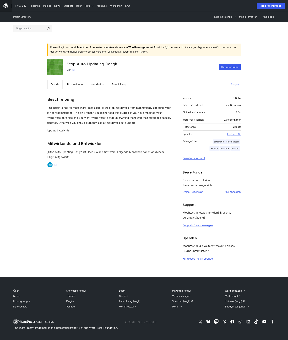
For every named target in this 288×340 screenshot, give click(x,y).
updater (235, 148)
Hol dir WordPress (271, 5)
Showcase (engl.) (76, 290)
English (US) (234, 134)
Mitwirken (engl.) (181, 290)
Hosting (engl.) (21, 301)
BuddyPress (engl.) (237, 306)
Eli (73, 69)
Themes (70, 296)
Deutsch (49, 322)
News (16, 296)
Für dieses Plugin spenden (198, 258)
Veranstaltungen (181, 296)
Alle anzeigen (233, 192)
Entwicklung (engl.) (129, 301)
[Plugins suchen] (48, 28)
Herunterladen (229, 67)
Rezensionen (75, 84)
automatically (232, 141)
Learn (122, 290)
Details (55, 84)
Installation (97, 84)
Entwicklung (119, 84)
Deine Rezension (193, 192)
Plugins (70, 301)
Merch (177, 306)
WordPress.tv (128, 306)
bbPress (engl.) (235, 301)
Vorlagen (71, 306)
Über (16, 290)
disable (214, 148)
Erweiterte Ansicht (194, 158)
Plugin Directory (22, 16)
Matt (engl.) (233, 296)
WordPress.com (235, 290)
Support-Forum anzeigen (198, 225)
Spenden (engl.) (182, 301)
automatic (219, 141)
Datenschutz (20, 306)
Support (236, 84)
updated (224, 148)
